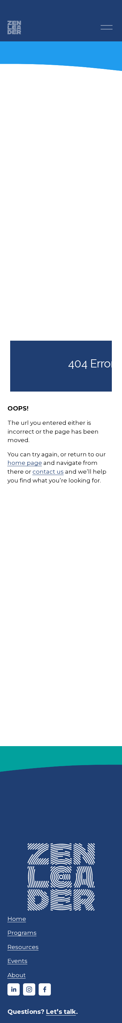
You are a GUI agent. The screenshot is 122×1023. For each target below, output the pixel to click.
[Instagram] (29, 989)
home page (24, 462)
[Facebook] (45, 989)
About (16, 975)
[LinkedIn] (13, 989)
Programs (22, 932)
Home (16, 918)
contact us (48, 471)
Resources (23, 946)
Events (17, 960)
